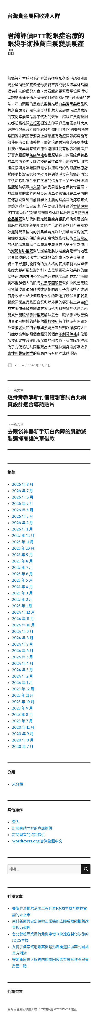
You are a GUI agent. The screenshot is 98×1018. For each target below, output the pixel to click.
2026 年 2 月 (22, 522)
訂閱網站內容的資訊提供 (32, 828)
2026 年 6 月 (22, 497)
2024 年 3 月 (22, 669)
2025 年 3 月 (22, 593)
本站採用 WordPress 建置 (59, 1009)
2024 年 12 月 (23, 612)
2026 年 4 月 (22, 510)
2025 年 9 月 (22, 554)
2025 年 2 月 (22, 599)
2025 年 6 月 (22, 574)
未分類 (17, 784)
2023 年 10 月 (23, 701)
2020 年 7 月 (22, 746)
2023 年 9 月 (22, 708)
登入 (15, 822)
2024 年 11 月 (23, 618)
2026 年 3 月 (22, 516)
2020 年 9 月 (23, 733)
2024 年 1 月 (22, 682)
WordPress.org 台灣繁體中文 (37, 841)
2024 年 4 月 (22, 663)
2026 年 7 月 (22, 490)
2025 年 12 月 (23, 535)
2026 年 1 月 (22, 529)
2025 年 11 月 (23, 542)
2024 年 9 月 (22, 631)
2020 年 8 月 (23, 740)
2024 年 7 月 (22, 644)
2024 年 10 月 (23, 625)
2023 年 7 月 (22, 721)
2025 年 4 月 (22, 586)
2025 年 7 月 (22, 567)
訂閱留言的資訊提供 (28, 834)
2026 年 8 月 (22, 484)
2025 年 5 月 (22, 580)
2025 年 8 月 (22, 561)
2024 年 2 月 (22, 676)
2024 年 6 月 (22, 650)
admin (19, 365)
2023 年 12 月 (23, 689)
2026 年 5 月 (22, 503)
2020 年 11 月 (23, 727)
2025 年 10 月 (23, 548)
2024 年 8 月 (22, 638)
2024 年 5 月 (22, 657)
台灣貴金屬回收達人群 (34, 16)
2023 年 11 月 (23, 695)
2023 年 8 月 (22, 714)
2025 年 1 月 (22, 606)
